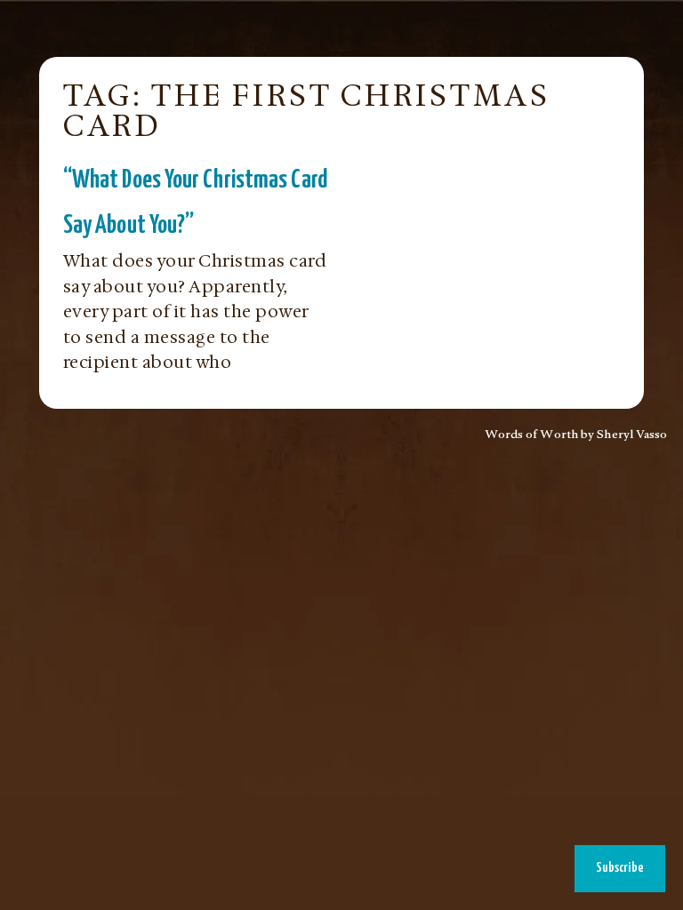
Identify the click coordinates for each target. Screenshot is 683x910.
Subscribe (620, 867)
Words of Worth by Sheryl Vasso (576, 436)
